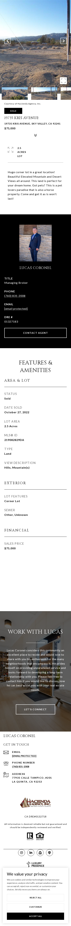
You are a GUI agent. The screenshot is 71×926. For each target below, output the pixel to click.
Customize (35, 907)
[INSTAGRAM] (21, 852)
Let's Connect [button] (35, 709)
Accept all (35, 916)
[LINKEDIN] (30, 852)
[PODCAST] (49, 852)
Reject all (35, 897)
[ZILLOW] (40, 852)
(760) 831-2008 (15, 295)
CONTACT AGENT (35, 332)
